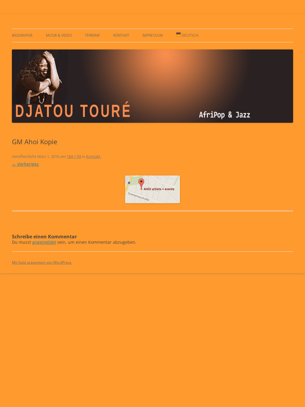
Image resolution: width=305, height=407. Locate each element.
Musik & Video (59, 35)
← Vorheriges (25, 164)
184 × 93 (74, 156)
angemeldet (44, 242)
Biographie (22, 35)
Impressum (152, 35)
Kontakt (121, 35)
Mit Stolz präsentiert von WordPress (41, 262)
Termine (92, 35)
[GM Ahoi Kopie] (152, 189)
